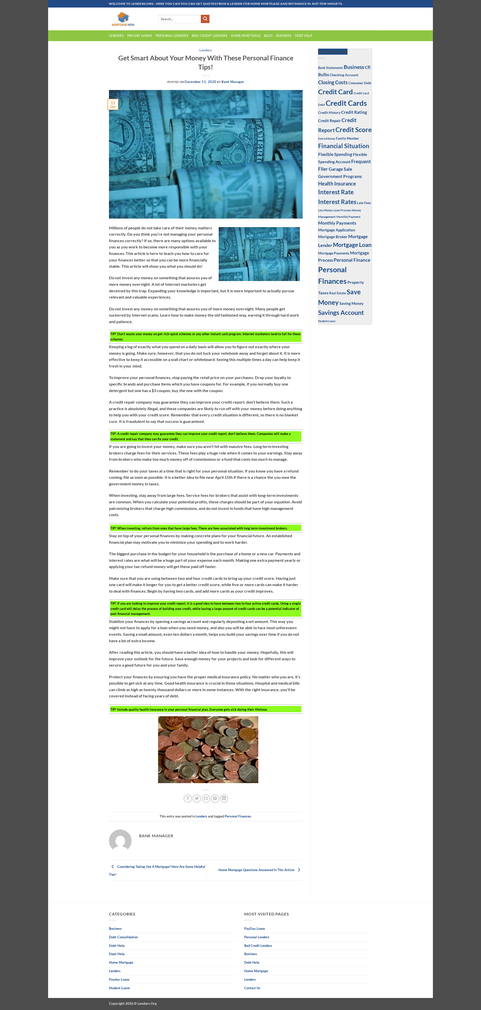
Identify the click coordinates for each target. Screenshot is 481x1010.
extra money (326, 138)
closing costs (333, 82)
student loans (326, 321)
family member (347, 138)
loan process (342, 210)
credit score (353, 130)
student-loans (119, 988)
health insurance (337, 184)
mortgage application (336, 230)
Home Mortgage (246, 36)
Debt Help (303, 36)
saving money (351, 303)
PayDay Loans (139, 36)
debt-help (117, 946)
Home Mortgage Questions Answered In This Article (256, 870)
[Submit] (205, 19)
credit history (329, 112)
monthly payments (337, 223)
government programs (340, 176)
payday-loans (119, 979)
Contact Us (252, 988)
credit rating (354, 112)
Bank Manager (232, 82)
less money (325, 210)
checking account (344, 75)
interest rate (336, 192)
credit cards (346, 103)
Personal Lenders (172, 36)
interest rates (337, 201)
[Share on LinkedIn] (224, 798)
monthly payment (348, 216)
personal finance (352, 260)
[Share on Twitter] (197, 798)
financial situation (343, 145)
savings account (341, 312)
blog (268, 36)
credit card (335, 91)
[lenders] (130, 19)
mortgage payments (333, 253)
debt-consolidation (123, 937)
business (283, 36)
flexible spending (335, 154)
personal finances (238, 816)
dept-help (117, 954)
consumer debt (359, 83)
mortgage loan (352, 244)
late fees (364, 203)
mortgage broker (332, 236)
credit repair (329, 120)
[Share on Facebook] (188, 798)
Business (354, 67)
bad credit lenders (209, 36)
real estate (337, 293)
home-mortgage (121, 962)
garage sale (340, 169)
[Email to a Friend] (206, 798)
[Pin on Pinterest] (215, 798)
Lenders (116, 36)
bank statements (330, 68)
